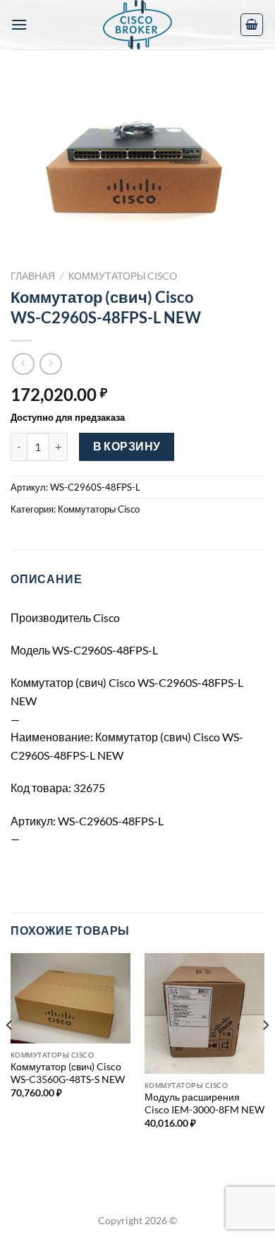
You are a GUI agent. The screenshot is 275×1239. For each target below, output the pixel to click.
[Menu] (19, 24)
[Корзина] (251, 24)
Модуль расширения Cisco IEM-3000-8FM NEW (204, 1103)
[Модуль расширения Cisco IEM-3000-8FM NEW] (204, 1013)
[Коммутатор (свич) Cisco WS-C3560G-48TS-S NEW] (70, 998)
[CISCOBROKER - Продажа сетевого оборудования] (137, 24)
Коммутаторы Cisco (122, 276)
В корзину (127, 446)
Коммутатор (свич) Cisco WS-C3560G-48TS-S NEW (68, 1073)
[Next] (265, 1053)
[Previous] (10, 1053)
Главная (33, 276)
